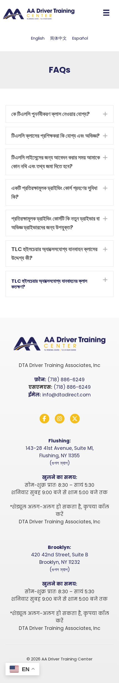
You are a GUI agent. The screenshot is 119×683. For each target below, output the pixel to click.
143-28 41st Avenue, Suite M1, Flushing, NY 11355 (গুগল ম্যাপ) (60, 455)
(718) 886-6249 (66, 379)
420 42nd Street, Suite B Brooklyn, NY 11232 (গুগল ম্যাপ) (59, 562)
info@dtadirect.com (66, 394)
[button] (59, 114)
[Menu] (106, 13)
